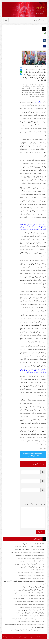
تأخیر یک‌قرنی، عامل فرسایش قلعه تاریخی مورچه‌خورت (30, 610)
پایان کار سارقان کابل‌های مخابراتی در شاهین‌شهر (32, 578)
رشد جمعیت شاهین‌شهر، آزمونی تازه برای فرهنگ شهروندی (29, 564)
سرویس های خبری (39, 19)
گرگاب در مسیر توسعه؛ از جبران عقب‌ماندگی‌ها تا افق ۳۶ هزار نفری (27, 552)
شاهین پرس (37, 102)
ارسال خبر (38, 637)
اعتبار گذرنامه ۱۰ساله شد (38, 627)
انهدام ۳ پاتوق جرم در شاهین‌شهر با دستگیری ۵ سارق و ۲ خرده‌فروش (27, 630)
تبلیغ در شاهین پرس (21, 637)
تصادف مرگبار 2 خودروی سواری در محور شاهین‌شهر (31, 558)
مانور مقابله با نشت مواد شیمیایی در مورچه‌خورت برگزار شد (29, 546)
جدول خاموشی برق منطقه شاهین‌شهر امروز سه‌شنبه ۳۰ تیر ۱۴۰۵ (28, 619)
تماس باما (31, 637)
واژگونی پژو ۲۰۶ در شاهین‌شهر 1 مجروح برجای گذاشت (30, 572)
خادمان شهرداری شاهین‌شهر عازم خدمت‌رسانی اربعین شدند (29, 604)
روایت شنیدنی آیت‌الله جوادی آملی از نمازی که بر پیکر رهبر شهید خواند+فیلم (24, 624)
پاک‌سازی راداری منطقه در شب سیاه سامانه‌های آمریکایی (30, 621)
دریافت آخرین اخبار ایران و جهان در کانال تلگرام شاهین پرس (32, 454)
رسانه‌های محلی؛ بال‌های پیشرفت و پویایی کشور (32, 561)
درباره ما (11, 637)
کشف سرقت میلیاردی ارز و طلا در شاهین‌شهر (32, 567)
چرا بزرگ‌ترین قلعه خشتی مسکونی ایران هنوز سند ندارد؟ (30, 613)
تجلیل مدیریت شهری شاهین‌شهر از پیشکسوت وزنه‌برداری (29, 601)
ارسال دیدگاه (40, 532)
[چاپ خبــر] (20, 66)
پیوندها (5, 637)
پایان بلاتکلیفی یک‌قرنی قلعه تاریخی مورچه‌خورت (32, 607)
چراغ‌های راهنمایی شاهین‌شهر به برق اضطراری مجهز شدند (29, 549)
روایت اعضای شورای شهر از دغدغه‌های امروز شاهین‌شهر (30, 555)
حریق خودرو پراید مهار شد (37, 570)
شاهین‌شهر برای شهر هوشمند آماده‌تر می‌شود (33, 544)
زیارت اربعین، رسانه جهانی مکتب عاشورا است (32, 587)
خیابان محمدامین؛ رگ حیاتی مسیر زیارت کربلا (32, 595)
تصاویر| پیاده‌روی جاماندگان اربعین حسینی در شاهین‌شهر (29, 593)
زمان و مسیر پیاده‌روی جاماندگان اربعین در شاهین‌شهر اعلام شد (28, 598)
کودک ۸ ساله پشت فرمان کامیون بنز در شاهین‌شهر (31, 575)
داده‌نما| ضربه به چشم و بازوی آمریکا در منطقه (32, 616)
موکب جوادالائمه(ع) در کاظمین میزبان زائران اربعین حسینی (29, 590)
